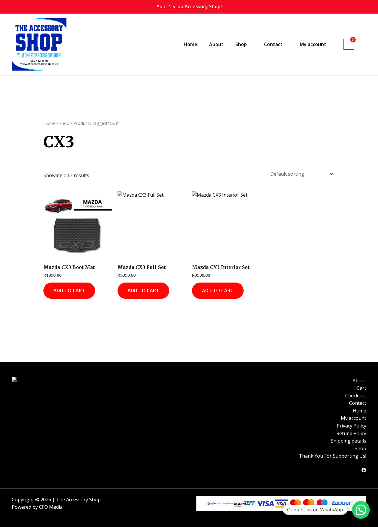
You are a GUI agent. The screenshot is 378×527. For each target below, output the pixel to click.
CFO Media (51, 507)
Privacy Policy (351, 425)
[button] (363, 44)
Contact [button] (273, 44)
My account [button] (313, 44)
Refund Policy (351, 433)
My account (353, 418)
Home (190, 44)
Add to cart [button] (69, 290)
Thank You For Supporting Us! (332, 456)
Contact (357, 403)
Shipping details (348, 441)
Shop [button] (241, 44)
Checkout (355, 395)
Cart (361, 388)
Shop (64, 123)
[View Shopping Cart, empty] (348, 44)
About (216, 44)
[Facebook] (363, 470)
